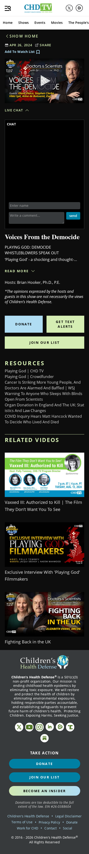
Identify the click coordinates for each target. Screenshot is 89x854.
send (73, 215)
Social (67, 828)
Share (45, 45)
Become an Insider (44, 791)
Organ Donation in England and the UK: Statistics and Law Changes (44, 407)
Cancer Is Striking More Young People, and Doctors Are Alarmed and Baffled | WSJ (43, 385)
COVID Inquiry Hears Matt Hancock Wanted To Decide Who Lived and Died (43, 419)
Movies (57, 22)
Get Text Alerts (65, 324)
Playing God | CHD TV (24, 371)
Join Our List (44, 342)
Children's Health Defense (28, 816)
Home (8, 22)
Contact (50, 828)
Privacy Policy (49, 822)
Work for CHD (27, 828)
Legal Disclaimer (68, 816)
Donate (23, 324)
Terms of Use (22, 822)
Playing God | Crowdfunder (29, 376)
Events (39, 22)
